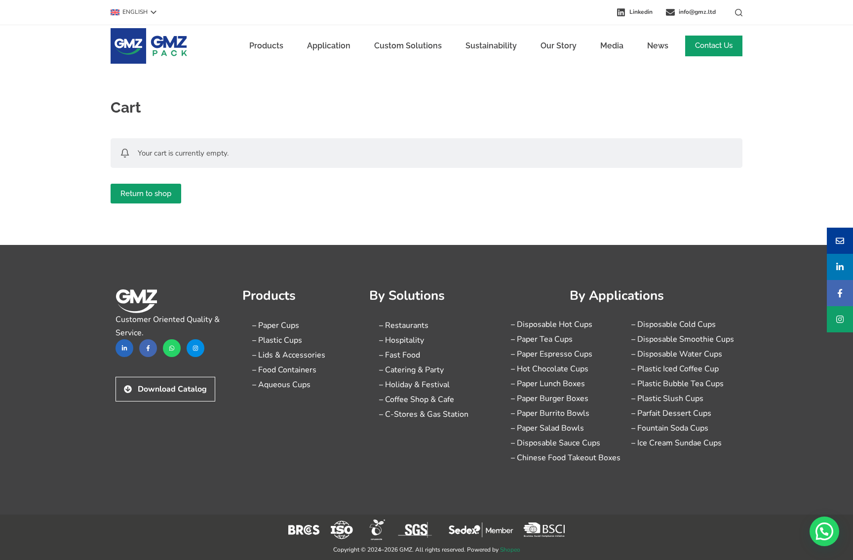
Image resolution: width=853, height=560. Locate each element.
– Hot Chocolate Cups (549, 368)
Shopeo (510, 550)
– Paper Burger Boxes (549, 398)
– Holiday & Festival (414, 384)
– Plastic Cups (277, 340)
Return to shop (145, 193)
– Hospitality (401, 340)
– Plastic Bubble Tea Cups (677, 383)
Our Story (559, 45)
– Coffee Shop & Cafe (416, 399)
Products (266, 45)
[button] (133, 12)
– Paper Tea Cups (542, 339)
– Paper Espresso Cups (551, 354)
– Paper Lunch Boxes (548, 383)
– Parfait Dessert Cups (671, 413)
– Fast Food (399, 355)
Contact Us (714, 45)
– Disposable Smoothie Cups (682, 339)
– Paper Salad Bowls (547, 428)
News (657, 45)
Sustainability (491, 45)
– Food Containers (284, 369)
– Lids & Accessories (288, 355)
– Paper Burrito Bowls (550, 413)
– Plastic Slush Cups (667, 398)
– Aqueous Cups (281, 384)
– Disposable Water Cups (676, 354)
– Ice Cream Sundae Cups (676, 443)
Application (328, 45)
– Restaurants (403, 325)
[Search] (738, 12)
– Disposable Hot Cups (551, 324)
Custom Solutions (408, 45)
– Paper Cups (275, 325)
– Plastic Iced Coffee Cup (675, 368)
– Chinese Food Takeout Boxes (565, 457)
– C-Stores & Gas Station (423, 414)
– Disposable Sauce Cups (555, 443)
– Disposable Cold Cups (673, 324)
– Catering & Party (411, 369)
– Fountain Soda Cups (669, 428)
